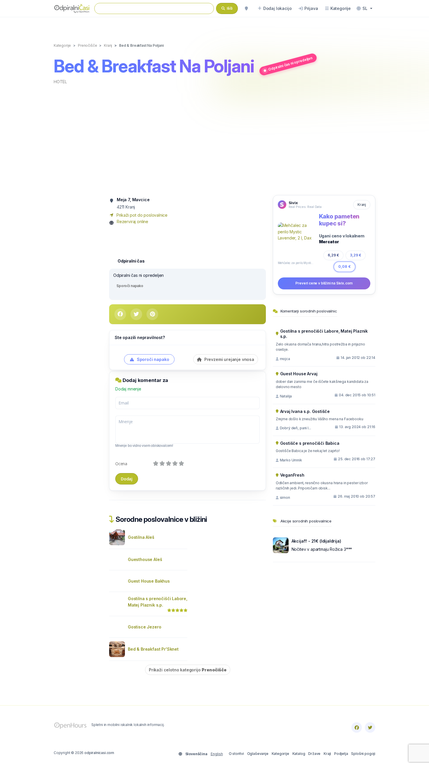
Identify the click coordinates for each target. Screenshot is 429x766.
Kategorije (280, 753)
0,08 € (344, 266)
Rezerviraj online (132, 221)
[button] (364, 8)
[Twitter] (370, 727)
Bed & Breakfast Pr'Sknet (153, 649)
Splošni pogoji (363, 753)
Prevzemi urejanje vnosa (228, 359)
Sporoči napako (129, 286)
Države (314, 753)
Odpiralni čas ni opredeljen (290, 63)
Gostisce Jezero (144, 626)
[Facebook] (356, 727)
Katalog (298, 753)
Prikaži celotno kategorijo (187, 669)
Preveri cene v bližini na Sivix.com (324, 283)
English (217, 754)
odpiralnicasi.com (99, 753)
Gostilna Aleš (141, 537)
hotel (60, 81)
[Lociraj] (246, 8)
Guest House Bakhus (149, 581)
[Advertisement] (214, 139)
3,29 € (355, 255)
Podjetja (341, 753)
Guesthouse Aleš (145, 559)
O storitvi (236, 753)
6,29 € (333, 255)
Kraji (327, 753)
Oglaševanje (257, 753)
